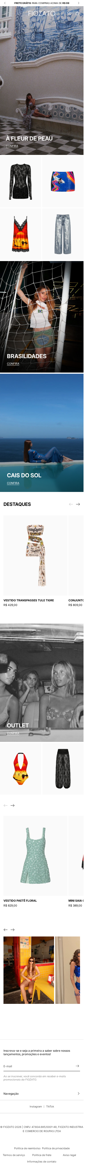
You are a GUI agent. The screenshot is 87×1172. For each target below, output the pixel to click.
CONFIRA (12, 146)
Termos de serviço (14, 1155)
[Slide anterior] (5, 930)
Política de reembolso (27, 1148)
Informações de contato (41, 1161)
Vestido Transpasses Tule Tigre (28, 600)
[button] (69, 13)
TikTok (50, 1106)
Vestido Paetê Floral (20, 900)
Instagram (36, 1106)
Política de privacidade (56, 1148)
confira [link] (13, 733)
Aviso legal (69, 1155)
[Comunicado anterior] (4, 3)
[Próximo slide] (78, 504)
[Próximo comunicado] (78, 3)
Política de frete (41, 1155)
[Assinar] (77, 1066)
